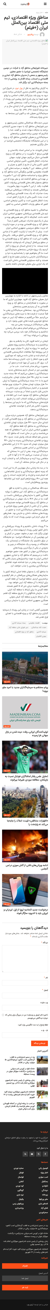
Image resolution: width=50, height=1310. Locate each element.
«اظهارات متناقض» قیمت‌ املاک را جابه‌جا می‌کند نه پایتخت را (27, 822)
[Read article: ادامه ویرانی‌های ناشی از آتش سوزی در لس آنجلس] (25, 846)
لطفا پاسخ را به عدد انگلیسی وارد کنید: (33, 1024)
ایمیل (45, 990)
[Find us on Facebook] (45, 1154)
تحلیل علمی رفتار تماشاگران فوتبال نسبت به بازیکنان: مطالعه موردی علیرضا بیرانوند (26, 778)
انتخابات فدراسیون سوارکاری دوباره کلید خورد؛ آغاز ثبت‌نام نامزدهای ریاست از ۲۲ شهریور (19, 1094)
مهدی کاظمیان (41, 636)
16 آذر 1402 (18, 34)
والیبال (21, 1199)
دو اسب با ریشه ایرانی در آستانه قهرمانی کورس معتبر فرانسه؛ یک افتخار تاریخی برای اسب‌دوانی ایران (19, 1106)
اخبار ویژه (39, 12)
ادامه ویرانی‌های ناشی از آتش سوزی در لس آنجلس (27, 867)
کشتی (21, 1181)
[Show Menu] (45, 4)
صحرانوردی (43, 1212)
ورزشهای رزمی (18, 1203)
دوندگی (45, 1190)
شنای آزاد (44, 1208)
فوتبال (21, 1172)
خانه (46, 12)
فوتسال (21, 1177)
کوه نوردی (20, 1185)
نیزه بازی (20, 1194)
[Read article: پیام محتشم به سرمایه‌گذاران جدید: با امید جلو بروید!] (25, 668)
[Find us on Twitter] (38, 1154)
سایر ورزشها (43, 1199)
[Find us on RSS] (25, 1154)
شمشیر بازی (43, 1203)
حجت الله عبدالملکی (38, 627)
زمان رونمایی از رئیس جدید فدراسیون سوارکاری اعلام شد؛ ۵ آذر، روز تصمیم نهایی (20, 1083)
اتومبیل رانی (43, 1168)
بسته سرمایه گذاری (19, 623)
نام (46, 977)
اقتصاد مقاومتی (34, 623)
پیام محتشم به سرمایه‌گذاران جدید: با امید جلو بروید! (25, 689)
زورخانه (45, 1194)
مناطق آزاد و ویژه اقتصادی (24, 632)
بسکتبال (45, 1181)
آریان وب (30, 1304)
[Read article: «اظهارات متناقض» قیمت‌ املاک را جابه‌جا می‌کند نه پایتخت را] (25, 801)
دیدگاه (44, 942)
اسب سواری (43, 1177)
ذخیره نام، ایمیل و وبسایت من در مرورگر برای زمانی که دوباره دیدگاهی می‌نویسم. (26, 1016)
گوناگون (21, 1190)
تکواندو (45, 1185)
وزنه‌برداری (19, 1208)
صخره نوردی (19, 1168)
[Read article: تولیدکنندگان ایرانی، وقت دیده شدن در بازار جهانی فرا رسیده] (25, 712)
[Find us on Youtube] (32, 1154)
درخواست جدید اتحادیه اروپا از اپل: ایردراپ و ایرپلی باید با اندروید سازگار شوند (26, 911)
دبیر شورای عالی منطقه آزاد (18, 627)
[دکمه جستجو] (4, 4)
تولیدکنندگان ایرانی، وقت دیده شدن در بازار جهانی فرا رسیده (26, 733)
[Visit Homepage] (25, 4)
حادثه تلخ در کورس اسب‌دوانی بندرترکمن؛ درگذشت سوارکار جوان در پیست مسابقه (21, 1071)
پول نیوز (19, 88)
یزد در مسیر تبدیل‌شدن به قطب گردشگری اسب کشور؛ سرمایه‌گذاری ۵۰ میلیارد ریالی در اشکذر (20, 1060)
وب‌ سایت (44, 1002)
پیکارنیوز (30, 34)
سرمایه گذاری (41, 632)
